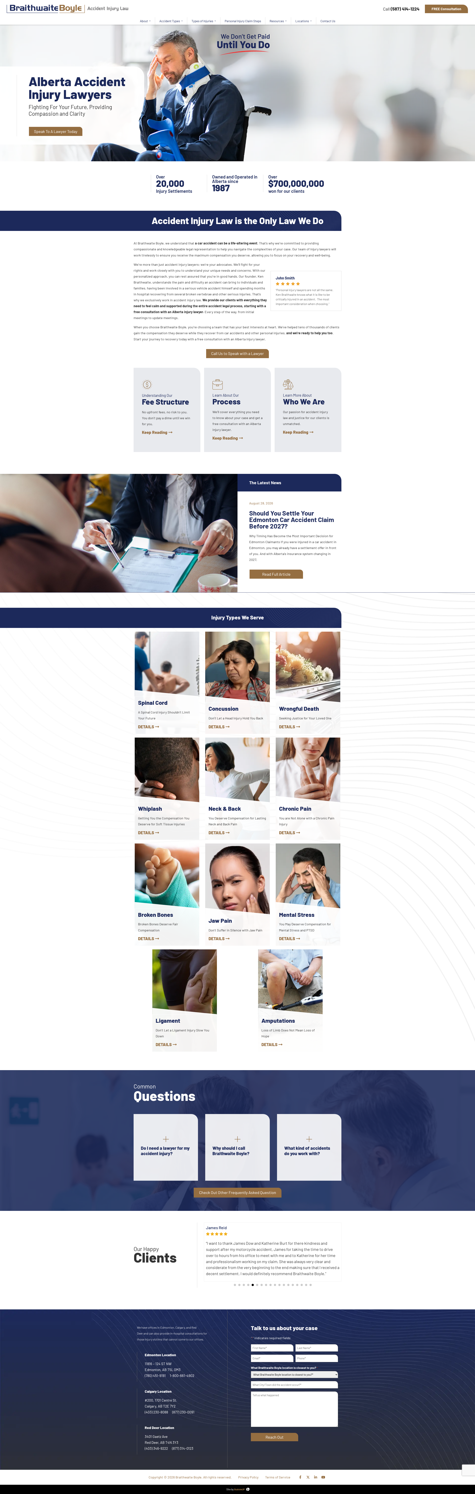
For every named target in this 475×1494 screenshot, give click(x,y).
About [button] (144, 21)
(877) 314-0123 (182, 1442)
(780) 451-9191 (155, 1369)
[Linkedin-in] (315, 1471)
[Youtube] (323, 1471)
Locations (302, 21)
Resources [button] (277, 21)
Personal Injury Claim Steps (243, 21)
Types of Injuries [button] (202, 21)
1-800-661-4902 (182, 1369)
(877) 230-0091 (183, 1406)
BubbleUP (239, 1483)
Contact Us (327, 21)
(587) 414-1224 (405, 8)
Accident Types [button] (169, 21)
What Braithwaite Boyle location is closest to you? (284, 1361)
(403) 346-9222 (156, 1442)
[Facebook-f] (300, 1471)
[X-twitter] (308, 1471)
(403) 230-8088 (156, 1406)
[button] (235, 1279)
